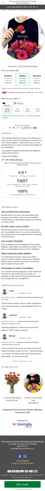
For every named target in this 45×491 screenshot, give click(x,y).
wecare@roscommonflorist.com (22, 448)
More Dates (38, 110)
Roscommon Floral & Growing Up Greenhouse (22, 2)
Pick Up (20, 103)
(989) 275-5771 (22, 446)
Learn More (38, 92)
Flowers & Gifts (12, 10)
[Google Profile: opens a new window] (25, 456)
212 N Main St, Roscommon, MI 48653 (22, 444)
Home (3, 10)
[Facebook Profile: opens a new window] (20, 456)
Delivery (7, 104)
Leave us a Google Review (22, 463)
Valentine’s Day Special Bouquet (27, 297)
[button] (40, 486)
